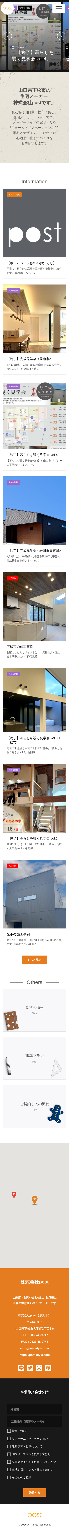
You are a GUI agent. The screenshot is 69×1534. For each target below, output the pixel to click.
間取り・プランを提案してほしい (32, 1454)
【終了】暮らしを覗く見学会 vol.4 (32, 455)
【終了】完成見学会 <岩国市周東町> (34, 551)
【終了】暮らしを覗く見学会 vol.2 (32, 838)
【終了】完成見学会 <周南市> (29, 359)
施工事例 (12, 578)
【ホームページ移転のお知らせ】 (31, 263)
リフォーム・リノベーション (30, 1438)
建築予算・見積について (27, 1446)
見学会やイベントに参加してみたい (34, 1461)
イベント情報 (14, 195)
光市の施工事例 (18, 934)
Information (35, 181)
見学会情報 (24, 8)
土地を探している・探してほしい (32, 1469)
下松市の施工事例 (20, 647)
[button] (34, 960)
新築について (20, 1430)
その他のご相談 (21, 1477)
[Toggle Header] (58, 8)
